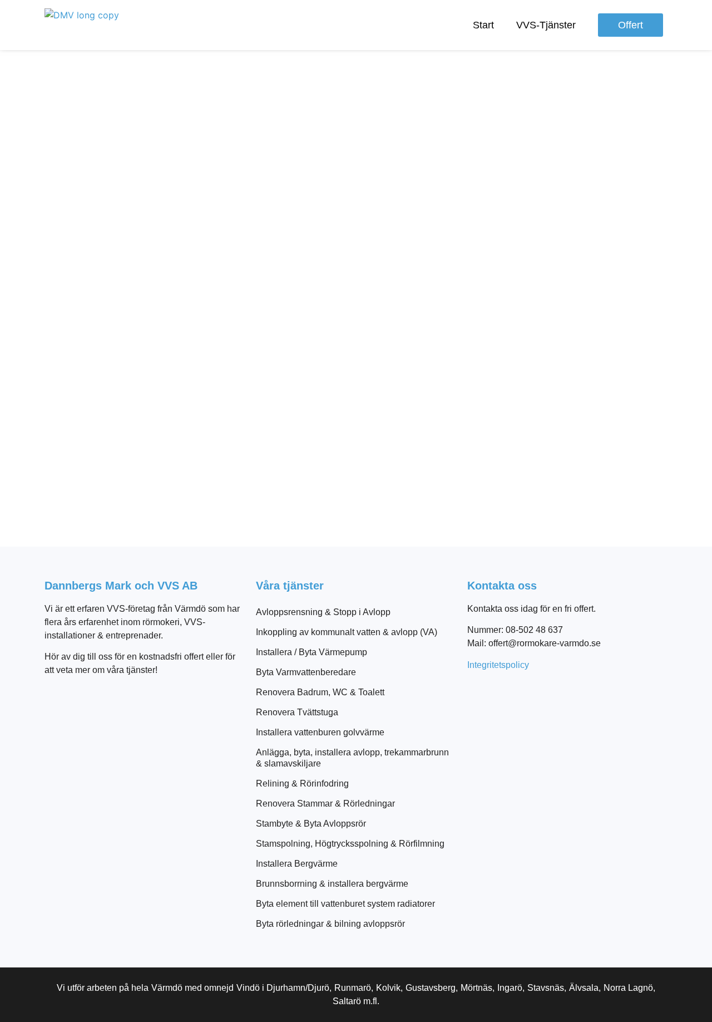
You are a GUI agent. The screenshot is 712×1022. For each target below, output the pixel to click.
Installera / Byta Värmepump (311, 652)
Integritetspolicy (498, 665)
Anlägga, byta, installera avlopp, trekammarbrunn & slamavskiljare (352, 758)
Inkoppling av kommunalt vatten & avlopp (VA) (346, 632)
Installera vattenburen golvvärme (320, 732)
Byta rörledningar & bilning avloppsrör (330, 923)
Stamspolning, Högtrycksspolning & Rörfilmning (350, 843)
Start (483, 25)
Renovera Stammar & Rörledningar (325, 803)
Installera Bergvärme (297, 863)
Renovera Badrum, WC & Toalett (320, 692)
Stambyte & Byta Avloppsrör (311, 823)
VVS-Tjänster (546, 25)
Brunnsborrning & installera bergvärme (332, 883)
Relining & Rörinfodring (302, 783)
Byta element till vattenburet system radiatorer (345, 903)
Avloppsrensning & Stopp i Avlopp (323, 612)
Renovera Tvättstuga (297, 712)
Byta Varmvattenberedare (306, 672)
